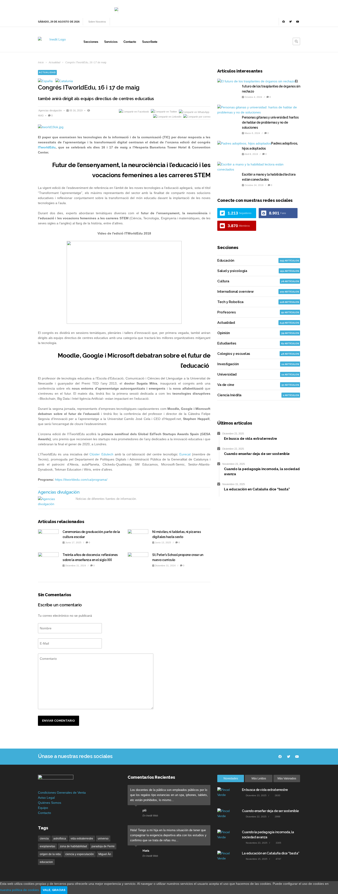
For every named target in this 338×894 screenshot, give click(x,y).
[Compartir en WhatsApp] (194, 111)
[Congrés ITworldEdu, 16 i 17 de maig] (124, 127)
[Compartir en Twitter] (164, 111)
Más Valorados (287, 778)
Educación (225, 260)
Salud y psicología (232, 271)
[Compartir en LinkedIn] (167, 116)
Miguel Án (104, 854)
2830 (277, 795)
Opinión (223, 333)
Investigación (228, 364)
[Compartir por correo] (196, 116)
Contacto (44, 813)
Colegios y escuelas (233, 354)
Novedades (230, 778)
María (146, 850)
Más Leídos (259, 778)
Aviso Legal (46, 797)
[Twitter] (290, 21)
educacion (46, 862)
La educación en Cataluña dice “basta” (270, 853)
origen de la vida (50, 854)
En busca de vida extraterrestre (265, 790)
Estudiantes (226, 343)
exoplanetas (47, 846)
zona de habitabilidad (73, 846)
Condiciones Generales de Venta (62, 792)
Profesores (226, 312)
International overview (235, 291)
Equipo (43, 808)
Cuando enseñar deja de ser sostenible (270, 811)
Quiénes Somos (49, 802)
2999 (277, 816)
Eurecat (185, 454)
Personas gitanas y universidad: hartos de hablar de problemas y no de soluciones (270, 122)
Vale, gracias (54, 890)
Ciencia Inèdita (229, 395)
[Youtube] (297, 21)
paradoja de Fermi (103, 846)
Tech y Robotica (230, 302)
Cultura (223, 281)
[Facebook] (283, 21)
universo (103, 838)
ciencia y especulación (79, 854)
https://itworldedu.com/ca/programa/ (81, 479)
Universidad (227, 374)
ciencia (44, 838)
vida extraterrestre (82, 838)
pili (144, 810)
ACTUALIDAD (47, 72)
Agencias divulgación (50, 110)
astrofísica (59, 838)
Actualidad (54, 62)
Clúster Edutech (101, 454)
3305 (278, 843)
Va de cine (225, 385)
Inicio (41, 62)
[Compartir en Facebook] (134, 111)
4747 (278, 859)
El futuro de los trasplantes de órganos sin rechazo (271, 86)
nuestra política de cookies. (20, 890)
